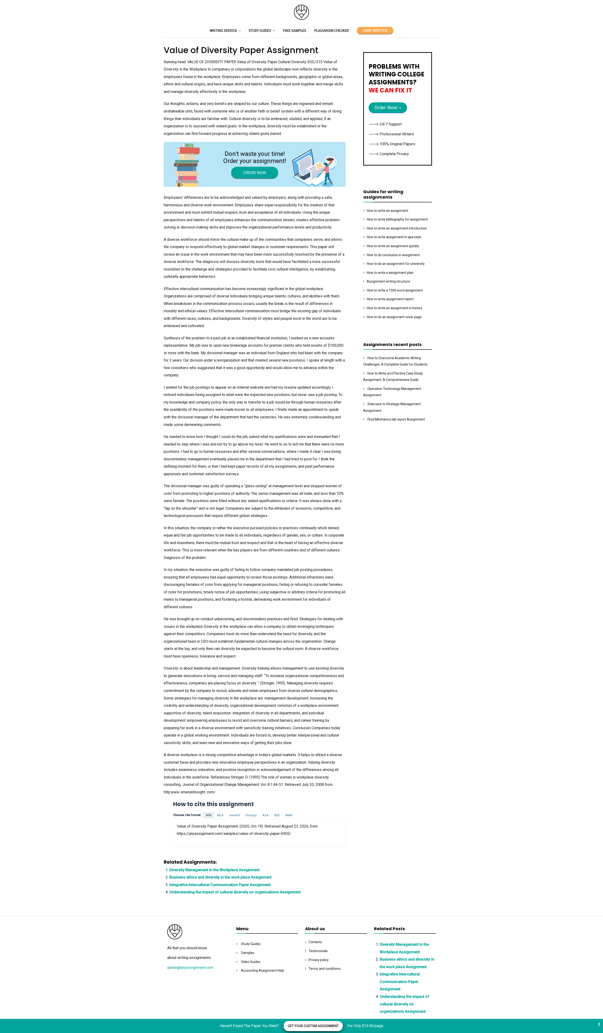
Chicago (251, 815)
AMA (288, 815)
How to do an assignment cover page (394, 317)
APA (209, 815)
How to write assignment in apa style (394, 237)
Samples (247, 953)
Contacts (315, 942)
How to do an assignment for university (396, 264)
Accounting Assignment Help (262, 970)
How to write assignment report (390, 299)
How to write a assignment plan (390, 273)
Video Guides (250, 962)
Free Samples (294, 31)
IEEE (277, 815)
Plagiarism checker (331, 31)
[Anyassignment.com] (301, 18)
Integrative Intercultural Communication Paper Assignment (220, 885)
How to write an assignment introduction (397, 228)
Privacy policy (319, 960)
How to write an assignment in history (394, 308)
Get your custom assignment (313, 1026)
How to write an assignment (387, 210)
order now (254, 172)
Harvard (234, 815)
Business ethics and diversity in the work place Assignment (220, 877)
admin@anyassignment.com (190, 967)
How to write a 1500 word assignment (395, 290)
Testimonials (318, 951)
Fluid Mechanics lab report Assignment (396, 419)
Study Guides (260, 31)
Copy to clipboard (191, 832)
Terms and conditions (325, 969)
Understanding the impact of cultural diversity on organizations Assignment (235, 892)
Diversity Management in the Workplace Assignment (214, 870)
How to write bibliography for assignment (397, 219)
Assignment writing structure (388, 281)
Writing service (223, 31)
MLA (220, 815)
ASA (265, 815)
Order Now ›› (388, 107)
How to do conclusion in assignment (393, 255)
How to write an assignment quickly (393, 246)
